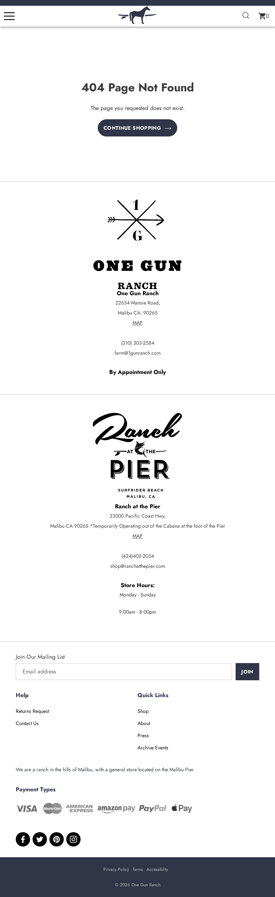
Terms (137, 869)
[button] (264, 16)
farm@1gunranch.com (138, 352)
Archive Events (153, 747)
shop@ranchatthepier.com (137, 566)
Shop (143, 711)
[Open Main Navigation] (9, 16)
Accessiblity (157, 869)
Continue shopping (132, 127)
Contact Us (27, 723)
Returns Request (32, 711)
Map (137, 322)
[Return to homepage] (137, 22)
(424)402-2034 (137, 556)
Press (143, 735)
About (144, 723)
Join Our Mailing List (40, 657)
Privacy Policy (116, 869)
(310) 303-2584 (137, 342)
